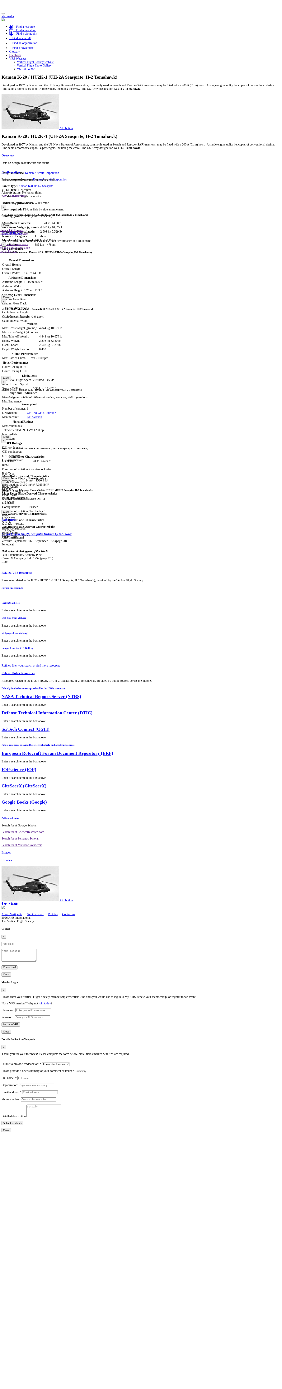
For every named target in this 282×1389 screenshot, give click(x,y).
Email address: (11, 1092)
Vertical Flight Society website (35, 62)
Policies (53, 914)
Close (6, 225)
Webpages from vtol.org (15, 633)
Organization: (10, 1085)
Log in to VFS (10, 1024)
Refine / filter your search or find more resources (31, 665)
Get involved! (35, 914)
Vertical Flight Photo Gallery (34, 65)
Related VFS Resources (17, 572)
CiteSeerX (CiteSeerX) (24, 785)
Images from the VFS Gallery (17, 648)
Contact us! (9, 967)
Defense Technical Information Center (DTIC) (47, 712)
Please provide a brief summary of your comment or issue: (38, 1070)
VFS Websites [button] (17, 58)
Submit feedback (12, 1123)
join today (45, 1003)
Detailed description (14, 1116)
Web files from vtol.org (14, 617)
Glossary (14, 51)
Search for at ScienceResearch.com (23, 832)
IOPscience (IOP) (19, 769)
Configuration (11, 172)
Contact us (68, 914)
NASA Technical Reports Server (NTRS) (41, 696)
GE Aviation (34, 417)
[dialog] (141, 216)
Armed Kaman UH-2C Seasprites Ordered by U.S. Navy (37, 534)
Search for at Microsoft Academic (22, 845)
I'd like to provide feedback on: (21, 1064)
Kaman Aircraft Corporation (42, 173)
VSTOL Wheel (26, 69)
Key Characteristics (14, 195)
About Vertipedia (12, 914)
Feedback (15, 55)
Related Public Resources (18, 673)
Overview (8, 155)
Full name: (9, 1078)
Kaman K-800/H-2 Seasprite (35, 186)
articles (11, 602)
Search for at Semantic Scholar (20, 838)
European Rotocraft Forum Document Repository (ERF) (57, 753)
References (9, 519)
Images (6, 852)
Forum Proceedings (12, 587)
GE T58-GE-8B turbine (41, 412)
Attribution (66, 128)
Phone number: (11, 1099)
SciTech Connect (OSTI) (25, 729)
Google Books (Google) (24, 802)
